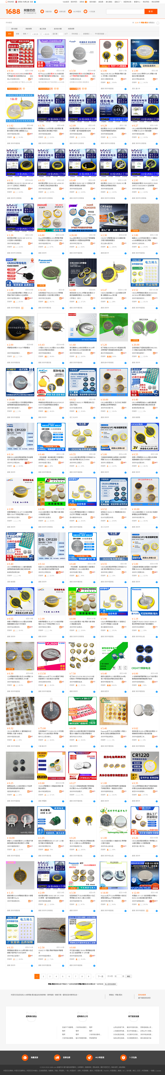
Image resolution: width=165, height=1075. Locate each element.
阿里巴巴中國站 (32, 1071)
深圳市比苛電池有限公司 (14, 463)
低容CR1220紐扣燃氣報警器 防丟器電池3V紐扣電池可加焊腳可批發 (20, 458)
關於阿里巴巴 (105, 1067)
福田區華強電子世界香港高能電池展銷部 (14, 791)
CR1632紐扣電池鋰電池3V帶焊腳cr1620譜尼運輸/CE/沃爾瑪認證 (144, 842)
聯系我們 (114, 1067)
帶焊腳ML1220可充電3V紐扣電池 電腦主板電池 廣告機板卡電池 (50, 130)
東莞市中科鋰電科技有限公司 (139, 791)
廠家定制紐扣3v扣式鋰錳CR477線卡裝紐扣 (82, 75)
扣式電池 (79, 82)
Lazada (158, 1071)
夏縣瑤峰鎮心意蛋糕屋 (148, 1027)
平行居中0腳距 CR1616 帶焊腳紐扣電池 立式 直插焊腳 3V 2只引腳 (82, 952)
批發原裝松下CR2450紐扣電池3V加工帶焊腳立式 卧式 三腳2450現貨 (82, 897)
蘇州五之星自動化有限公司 (45, 737)
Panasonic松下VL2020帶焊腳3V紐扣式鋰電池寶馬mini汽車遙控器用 (113, 897)
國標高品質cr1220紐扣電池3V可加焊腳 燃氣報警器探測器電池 (19, 787)
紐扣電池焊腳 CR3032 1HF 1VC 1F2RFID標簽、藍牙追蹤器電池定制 (82, 130)
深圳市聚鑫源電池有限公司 (108, 737)
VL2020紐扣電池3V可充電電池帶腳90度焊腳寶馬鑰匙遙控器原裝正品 (20, 404)
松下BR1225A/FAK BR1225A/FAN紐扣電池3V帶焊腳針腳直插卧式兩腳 (82, 678)
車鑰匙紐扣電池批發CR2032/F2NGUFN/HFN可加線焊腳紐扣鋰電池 (51, 404)
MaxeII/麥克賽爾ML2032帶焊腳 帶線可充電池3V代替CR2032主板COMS (50, 239)
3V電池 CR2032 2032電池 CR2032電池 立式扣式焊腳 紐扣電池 (51, 349)
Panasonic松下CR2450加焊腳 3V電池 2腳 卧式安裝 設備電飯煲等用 (113, 732)
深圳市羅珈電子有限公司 (77, 846)
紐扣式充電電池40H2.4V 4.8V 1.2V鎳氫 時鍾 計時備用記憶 (51, 842)
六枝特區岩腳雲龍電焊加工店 (72, 1038)
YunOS (106, 1071)
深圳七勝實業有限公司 (108, 79)
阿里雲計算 (98, 1071)
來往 (134, 1071)
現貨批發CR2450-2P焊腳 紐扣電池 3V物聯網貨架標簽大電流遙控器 (145, 732)
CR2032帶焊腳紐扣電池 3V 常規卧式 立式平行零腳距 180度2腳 (82, 513)
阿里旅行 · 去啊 (75, 1071)
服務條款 (88, 1067)
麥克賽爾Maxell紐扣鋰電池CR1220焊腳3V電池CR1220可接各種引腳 (82, 349)
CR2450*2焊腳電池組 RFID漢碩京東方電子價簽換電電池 (113, 239)
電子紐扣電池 (43, 82)
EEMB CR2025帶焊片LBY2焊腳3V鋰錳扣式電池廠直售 (144, 75)
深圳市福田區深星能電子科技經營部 (14, 134)
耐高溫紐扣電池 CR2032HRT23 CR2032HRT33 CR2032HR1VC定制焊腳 (145, 184)
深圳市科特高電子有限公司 (77, 791)
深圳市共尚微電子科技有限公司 (139, 627)
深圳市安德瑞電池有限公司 (139, 682)
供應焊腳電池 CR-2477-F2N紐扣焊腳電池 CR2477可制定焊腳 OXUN (19, 513)
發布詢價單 (142, 995)
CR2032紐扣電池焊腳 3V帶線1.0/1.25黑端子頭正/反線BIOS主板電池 (19, 294)
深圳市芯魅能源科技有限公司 (45, 408)
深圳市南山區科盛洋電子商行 (108, 846)
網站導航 (122, 1067)
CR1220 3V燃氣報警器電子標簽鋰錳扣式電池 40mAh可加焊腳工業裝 (82, 787)
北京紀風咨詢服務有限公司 (122, 1034)
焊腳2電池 (118, 995)
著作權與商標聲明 (69, 1067)
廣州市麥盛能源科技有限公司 (108, 353)
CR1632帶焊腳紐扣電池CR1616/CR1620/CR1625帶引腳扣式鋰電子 (144, 294)
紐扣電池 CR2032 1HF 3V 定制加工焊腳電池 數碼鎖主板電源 (82, 184)
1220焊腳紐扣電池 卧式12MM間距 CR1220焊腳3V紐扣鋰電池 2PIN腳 (20, 678)
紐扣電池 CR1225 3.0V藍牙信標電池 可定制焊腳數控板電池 (113, 130)
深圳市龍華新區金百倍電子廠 (108, 791)
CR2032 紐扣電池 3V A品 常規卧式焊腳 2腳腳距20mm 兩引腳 (113, 294)
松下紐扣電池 (52, 82)
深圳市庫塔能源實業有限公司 (45, 134)
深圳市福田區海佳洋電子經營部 (14, 682)
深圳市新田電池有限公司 (77, 353)
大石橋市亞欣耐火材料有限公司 (137, 1034)
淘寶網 (50, 1071)
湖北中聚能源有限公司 (139, 79)
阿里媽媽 (85, 1071)
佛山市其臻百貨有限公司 (14, 79)
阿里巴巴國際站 (19, 1071)
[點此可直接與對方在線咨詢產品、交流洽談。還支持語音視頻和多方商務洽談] (126, 89)
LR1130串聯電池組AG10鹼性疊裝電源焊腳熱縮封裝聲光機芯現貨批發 (144, 404)
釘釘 (138, 1071)
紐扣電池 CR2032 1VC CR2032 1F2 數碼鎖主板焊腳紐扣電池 (113, 184)
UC (124, 1071)
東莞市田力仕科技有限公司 (77, 737)
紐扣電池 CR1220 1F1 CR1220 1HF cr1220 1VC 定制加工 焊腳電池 (20, 184)
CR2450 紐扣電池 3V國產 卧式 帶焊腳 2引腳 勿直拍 (113, 842)
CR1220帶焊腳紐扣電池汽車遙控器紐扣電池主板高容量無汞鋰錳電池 (144, 787)
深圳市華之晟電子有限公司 (77, 463)
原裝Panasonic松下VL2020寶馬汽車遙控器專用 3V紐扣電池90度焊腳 (51, 678)
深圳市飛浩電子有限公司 (108, 408)
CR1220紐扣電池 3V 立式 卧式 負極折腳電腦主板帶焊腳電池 (113, 404)
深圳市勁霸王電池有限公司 (45, 463)
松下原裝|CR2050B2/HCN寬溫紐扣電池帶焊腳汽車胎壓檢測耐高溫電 (113, 349)
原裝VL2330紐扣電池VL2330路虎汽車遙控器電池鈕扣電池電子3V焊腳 (20, 842)
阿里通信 (113, 1071)
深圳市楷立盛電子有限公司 (14, 956)
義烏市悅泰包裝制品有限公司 (137, 1027)
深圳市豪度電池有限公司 (14, 901)
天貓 (56, 1071)
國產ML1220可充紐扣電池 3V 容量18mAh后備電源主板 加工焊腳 (144, 239)
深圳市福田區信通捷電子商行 (14, 737)
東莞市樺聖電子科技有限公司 (108, 682)
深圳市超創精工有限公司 (139, 737)
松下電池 (22, 82)
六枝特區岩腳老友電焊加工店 (99, 1034)
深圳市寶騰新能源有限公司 (77, 682)
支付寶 (128, 1071)
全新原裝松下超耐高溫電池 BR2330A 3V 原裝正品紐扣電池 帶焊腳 (144, 349)
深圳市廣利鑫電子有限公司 (14, 408)
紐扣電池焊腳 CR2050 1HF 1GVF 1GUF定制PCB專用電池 (19, 239)
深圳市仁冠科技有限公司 (139, 243)
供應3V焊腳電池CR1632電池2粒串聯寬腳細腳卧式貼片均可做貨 (144, 458)
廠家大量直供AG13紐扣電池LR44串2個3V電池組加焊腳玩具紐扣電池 (113, 678)
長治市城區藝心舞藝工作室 (136, 1031)
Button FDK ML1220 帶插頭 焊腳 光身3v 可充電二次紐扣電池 (113, 75)
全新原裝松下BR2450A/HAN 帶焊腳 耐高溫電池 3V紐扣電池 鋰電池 (50, 294)
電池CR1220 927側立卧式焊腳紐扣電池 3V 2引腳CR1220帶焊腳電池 (82, 842)
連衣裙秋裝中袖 (145, 1038)
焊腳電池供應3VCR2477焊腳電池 (18, 348)
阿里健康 (145, 1071)
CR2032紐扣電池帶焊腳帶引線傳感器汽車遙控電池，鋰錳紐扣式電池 (113, 787)
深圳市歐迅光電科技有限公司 (14, 517)
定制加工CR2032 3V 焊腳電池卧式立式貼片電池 (82, 404)
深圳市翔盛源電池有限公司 (14, 353)
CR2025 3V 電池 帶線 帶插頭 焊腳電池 (50, 952)
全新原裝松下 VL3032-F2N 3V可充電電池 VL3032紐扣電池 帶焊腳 (51, 732)
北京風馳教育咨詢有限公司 (136, 1038)
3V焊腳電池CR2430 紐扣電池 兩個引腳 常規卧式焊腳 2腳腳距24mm (19, 130)
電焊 (90, 1027)
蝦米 (91, 1071)
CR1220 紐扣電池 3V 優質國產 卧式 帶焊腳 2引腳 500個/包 (19, 732)
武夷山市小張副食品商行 (148, 1031)
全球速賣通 (43, 1071)
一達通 (152, 1071)
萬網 (119, 1071)
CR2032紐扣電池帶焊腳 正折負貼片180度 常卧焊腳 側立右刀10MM (82, 458)
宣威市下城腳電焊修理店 (70, 1027)
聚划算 (61, 1071)
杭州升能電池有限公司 (77, 408)
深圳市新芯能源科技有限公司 (45, 298)
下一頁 (100, 976)
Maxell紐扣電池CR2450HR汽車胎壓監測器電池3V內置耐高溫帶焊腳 (82, 239)
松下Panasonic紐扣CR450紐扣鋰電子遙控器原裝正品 (51, 75)
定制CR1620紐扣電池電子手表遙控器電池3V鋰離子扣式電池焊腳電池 (82, 732)
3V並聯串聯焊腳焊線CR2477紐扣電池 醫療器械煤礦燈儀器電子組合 (145, 678)
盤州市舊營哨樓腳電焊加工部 (86, 1038)
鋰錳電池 (86, 82)
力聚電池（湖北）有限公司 (77, 298)
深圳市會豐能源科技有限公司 (14, 298)
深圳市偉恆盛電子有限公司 (139, 353)
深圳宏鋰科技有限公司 (45, 682)
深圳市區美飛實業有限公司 (149, 1034)
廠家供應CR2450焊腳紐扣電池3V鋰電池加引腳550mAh (20, 897)
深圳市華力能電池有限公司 (45, 517)
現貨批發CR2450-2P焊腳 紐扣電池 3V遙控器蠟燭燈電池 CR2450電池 (82, 294)
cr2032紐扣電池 (12, 82)
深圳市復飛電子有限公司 (45, 243)
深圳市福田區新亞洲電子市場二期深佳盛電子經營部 (139, 298)
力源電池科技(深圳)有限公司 (45, 79)
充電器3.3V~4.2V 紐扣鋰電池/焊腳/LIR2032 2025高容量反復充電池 (144, 897)
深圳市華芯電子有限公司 (77, 243)
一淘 (66, 1071)
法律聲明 (80, 1067)
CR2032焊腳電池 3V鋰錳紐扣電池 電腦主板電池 (50, 787)
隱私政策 (96, 1067)
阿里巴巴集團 (8, 1071)
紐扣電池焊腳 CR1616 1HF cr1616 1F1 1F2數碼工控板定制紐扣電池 (51, 184)
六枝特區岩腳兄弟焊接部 (84, 1027)
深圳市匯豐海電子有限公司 (108, 298)
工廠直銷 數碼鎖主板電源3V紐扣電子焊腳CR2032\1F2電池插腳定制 (113, 458)
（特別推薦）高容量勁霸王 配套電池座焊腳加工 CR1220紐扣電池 (51, 458)
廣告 (31, 76)
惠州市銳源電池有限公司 (45, 791)
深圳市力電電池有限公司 (108, 463)
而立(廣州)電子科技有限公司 (108, 243)
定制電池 (73, 82)
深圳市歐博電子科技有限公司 (45, 846)
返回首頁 (100, 984)
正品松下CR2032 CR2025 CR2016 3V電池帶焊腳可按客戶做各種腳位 (144, 623)
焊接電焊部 (93, 1038)
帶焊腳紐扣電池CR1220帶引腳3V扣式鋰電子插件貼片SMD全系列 (20, 952)
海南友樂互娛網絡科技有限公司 (124, 1038)
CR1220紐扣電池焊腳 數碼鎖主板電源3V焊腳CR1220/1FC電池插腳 (145, 130)
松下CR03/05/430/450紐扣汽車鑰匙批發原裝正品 (19, 75)
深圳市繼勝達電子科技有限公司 (14, 846)
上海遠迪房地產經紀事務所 (122, 1031)
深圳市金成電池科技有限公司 (139, 463)
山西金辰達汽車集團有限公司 (123, 1027)
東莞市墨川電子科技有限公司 (139, 846)
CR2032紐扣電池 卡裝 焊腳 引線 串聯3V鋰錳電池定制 (51, 513)
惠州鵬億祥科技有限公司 (77, 517)
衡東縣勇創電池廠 (138, 408)
